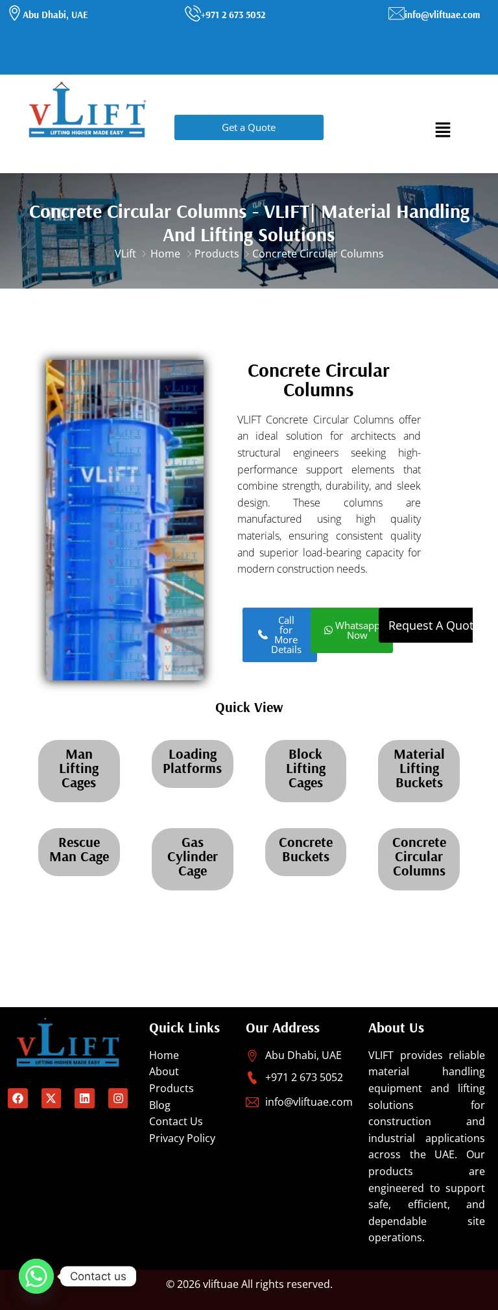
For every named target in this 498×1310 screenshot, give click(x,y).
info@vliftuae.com (442, 14)
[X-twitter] (52, 1098)
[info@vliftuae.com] (396, 13)
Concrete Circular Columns (419, 856)
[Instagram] (118, 1098)
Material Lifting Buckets (419, 767)
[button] (443, 128)
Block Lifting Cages (306, 767)
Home (165, 253)
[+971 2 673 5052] (193, 13)
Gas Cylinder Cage (192, 856)
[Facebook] (18, 1098)
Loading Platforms (192, 760)
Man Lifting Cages (79, 767)
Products (217, 253)
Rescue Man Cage (79, 849)
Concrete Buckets (306, 849)
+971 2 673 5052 (233, 14)
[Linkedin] (85, 1098)
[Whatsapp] (36, 1276)
